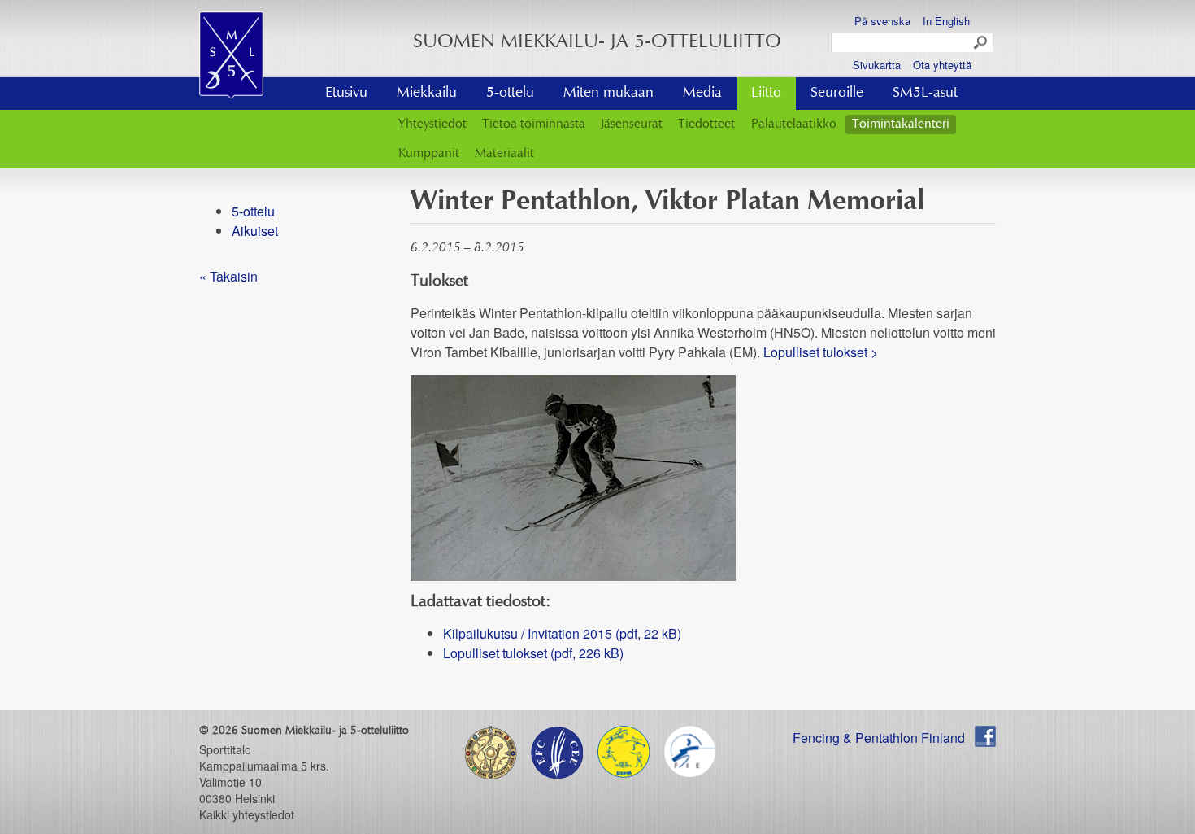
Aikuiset (255, 230)
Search (981, 43)
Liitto (766, 93)
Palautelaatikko (793, 124)
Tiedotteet (706, 124)
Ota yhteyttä (942, 64)
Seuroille (836, 93)
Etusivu (346, 93)
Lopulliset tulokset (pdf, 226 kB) (533, 653)
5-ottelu (510, 93)
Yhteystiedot (432, 124)
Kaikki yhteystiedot (246, 814)
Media (702, 93)
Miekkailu (427, 93)
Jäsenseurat (632, 124)
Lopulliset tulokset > (820, 352)
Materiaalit (504, 153)
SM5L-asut (925, 93)
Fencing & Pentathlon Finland (879, 737)
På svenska (882, 20)
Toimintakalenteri (900, 124)
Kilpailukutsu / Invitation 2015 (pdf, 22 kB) (562, 633)
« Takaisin (228, 276)
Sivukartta (877, 64)
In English (946, 20)
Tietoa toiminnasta (533, 124)
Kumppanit (428, 153)
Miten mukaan (608, 93)
